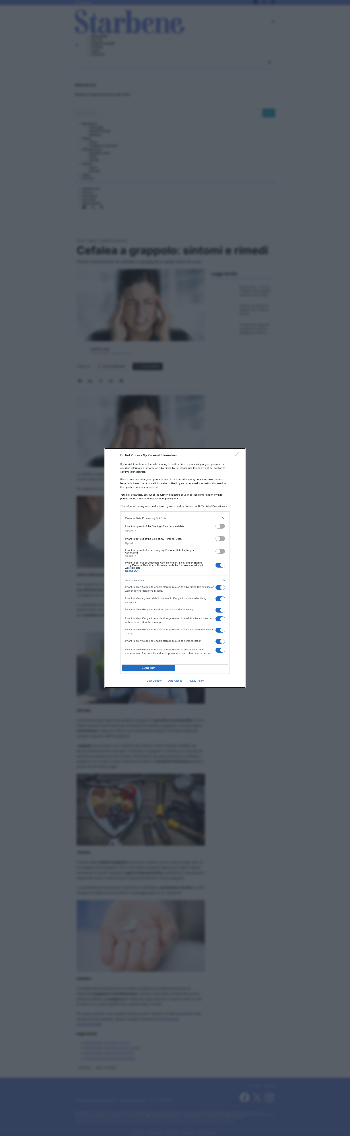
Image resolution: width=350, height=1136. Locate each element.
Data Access (175, 680)
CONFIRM (148, 667)
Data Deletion (154, 680)
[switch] (220, 526)
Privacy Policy (196, 680)
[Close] (238, 455)
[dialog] (175, 568)
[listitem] (175, 518)
